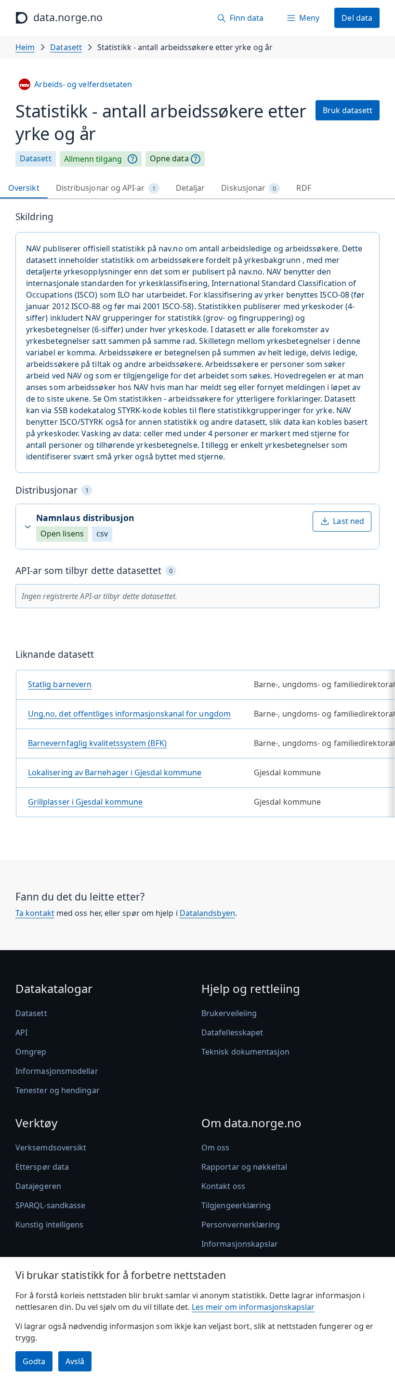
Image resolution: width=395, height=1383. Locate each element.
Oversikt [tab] (24, 188)
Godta (34, 1361)
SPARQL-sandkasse (50, 1205)
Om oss (215, 1147)
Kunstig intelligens (49, 1224)
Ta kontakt (34, 913)
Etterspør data (42, 1166)
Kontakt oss (223, 1186)
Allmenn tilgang (93, 159)
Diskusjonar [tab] (248, 188)
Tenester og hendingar (57, 1090)
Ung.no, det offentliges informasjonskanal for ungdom (129, 713)
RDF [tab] (303, 188)
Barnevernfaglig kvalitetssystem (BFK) (97, 743)
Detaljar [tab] (190, 188)
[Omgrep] (132, 159)
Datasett (66, 47)
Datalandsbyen (207, 913)
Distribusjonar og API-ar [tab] (106, 188)
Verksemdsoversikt (50, 1147)
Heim (25, 47)
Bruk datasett (347, 110)
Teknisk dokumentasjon (245, 1051)
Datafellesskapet (232, 1032)
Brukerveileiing (229, 1013)
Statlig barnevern (60, 684)
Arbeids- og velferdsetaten (83, 84)
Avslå (75, 1361)
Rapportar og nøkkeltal (244, 1166)
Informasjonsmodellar (56, 1071)
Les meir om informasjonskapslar (253, 1307)
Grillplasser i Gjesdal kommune (85, 801)
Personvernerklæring (240, 1224)
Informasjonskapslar (239, 1244)
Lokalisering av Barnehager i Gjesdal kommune (115, 772)
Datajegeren (38, 1186)
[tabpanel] (197, 517)
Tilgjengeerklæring (236, 1205)
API (21, 1032)
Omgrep (30, 1051)
